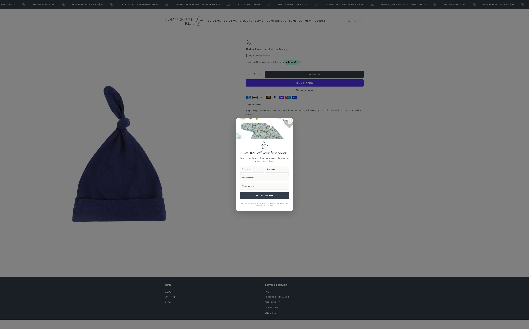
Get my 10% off (264, 195)
